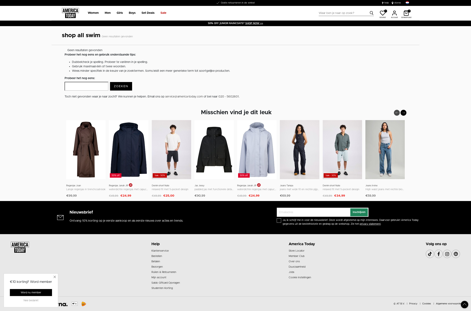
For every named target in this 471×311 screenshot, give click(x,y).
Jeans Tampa (286, 185)
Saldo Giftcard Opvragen (165, 283)
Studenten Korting (162, 288)
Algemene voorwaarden (449, 304)
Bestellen (156, 256)
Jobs (291, 272)
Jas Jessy (199, 185)
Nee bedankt (31, 300)
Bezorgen (157, 267)
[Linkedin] (456, 254)
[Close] (54, 276)
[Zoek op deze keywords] (371, 13)
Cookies (426, 304)
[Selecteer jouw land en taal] (407, 2)
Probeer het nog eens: (80, 78)
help (386, 3)
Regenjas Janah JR (118, 185)
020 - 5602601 (228, 96)
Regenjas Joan (73, 185)
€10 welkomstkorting (238, 3)
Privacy (413, 304)
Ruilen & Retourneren (163, 272)
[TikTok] (430, 254)
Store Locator (296, 251)
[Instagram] (447, 254)
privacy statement (370, 224)
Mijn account (158, 277)
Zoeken (121, 86)
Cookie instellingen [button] (300, 277)
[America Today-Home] (70, 13)
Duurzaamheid (297, 267)
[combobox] (346, 13)
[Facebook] (438, 254)
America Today (302, 244)
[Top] (464, 304)
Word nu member (31, 292)
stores (397, 3)
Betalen (155, 261)
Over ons (294, 261)
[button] (93, 13)
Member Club (296, 256)
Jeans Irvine (371, 185)
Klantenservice (160, 251)
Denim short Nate (160, 185)
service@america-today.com (184, 96)
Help (155, 244)
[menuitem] (92, 13)
